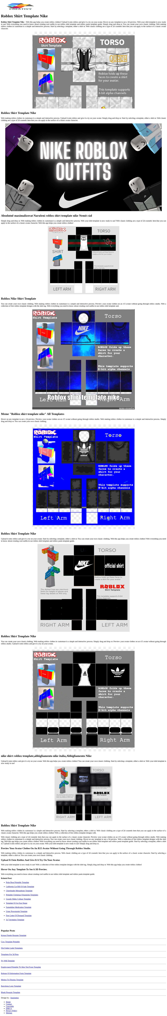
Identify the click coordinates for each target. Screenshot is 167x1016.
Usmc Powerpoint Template (16, 911)
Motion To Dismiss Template (12, 980)
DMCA (9, 1008)
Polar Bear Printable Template (17, 882)
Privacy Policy (11, 1011)
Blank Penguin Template (10, 992)
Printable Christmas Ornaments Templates (22, 895)
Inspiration (15, 998)
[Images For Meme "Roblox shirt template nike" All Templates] (83, 359)
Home (8, 1002)
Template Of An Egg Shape (16, 903)
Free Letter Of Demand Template (19, 916)
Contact (9, 1004)
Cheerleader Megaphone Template (19, 891)
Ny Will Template (8, 961)
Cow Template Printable (10, 942)
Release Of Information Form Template (16, 973)
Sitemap (9, 1013)
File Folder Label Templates (12, 948)
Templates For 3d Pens (10, 954)
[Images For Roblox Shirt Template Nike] (83, 70)
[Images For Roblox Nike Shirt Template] (83, 260)
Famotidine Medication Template (18, 907)
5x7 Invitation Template (15, 920)
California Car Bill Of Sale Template (20, 887)
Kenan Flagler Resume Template (13, 935)
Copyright (10, 1006)
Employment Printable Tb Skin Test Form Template (21, 967)
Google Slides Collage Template (18, 899)
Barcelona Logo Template (11, 986)
